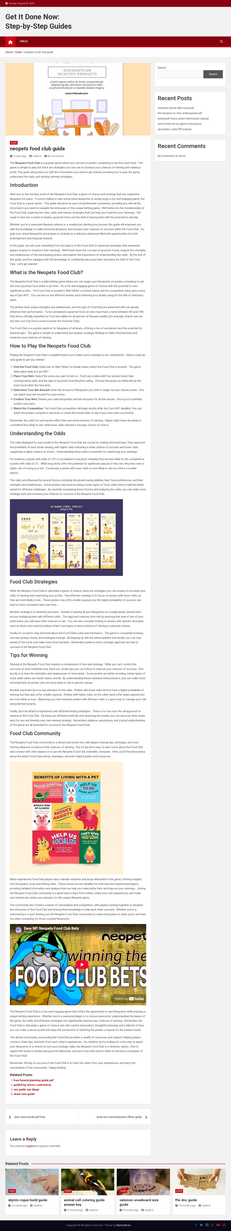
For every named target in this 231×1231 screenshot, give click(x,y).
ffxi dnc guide (186, 1200)
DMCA (24, 41)
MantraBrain (124, 1225)
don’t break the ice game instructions (180, 123)
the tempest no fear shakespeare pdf (180, 113)
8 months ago (75, 1210)
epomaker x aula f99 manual (174, 129)
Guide (14, 143)
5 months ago (19, 1205)
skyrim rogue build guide (27, 1200)
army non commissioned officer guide (119, 1117)
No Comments (56, 156)
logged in (31, 1146)
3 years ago (20, 156)
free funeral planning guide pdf (34, 1080)
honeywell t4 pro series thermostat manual (183, 118)
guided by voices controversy (32, 1084)
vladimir (37, 156)
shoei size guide (24, 1094)
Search (162, 67)
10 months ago (187, 1205)
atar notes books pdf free (29, 1117)
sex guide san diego (26, 1089)
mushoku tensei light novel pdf (176, 108)
